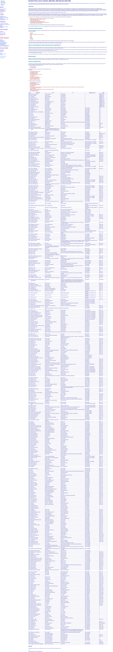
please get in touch (39, 26)
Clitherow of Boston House (4, 45)
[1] (69, 304)
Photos (1, 25)
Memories (1, 18)
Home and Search (3, 56)
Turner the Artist (3, 42)
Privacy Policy (2, 11)
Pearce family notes (50, 648)
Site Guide (2, 9)
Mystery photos (2, 32)
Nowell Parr (2, 41)
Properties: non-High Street (4, 24)
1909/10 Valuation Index (4, 26)
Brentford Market (3, 43)
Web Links (2, 51)
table (66, 3)
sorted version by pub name (94, 3)
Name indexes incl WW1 (4, 17)
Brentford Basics (3, 10)
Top (29, 649)
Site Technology (3, 53)
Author (1, 54)
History (1, 39)
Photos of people (3, 16)
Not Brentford (2, 57)
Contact (1, 12)
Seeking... (1, 31)
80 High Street (2, 44)
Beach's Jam (2, 40)
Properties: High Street (4, 23)
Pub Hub (1, 27)
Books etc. (2, 50)
